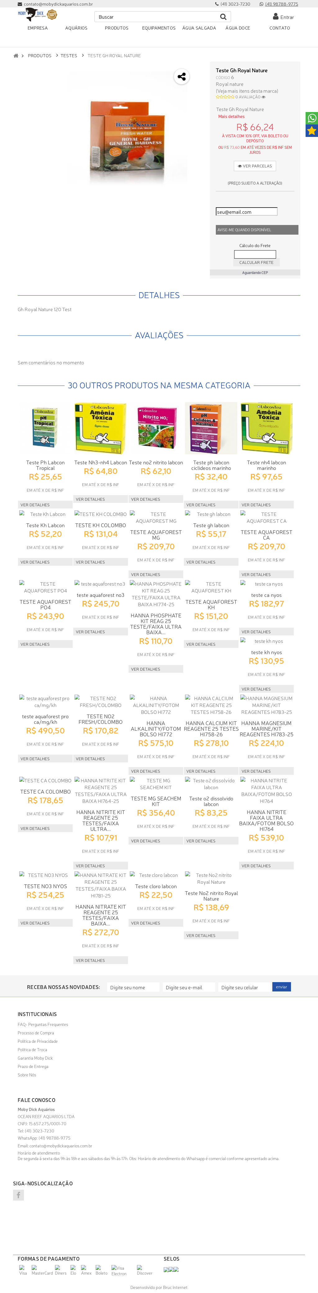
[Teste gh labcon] (211, 514)
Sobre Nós (27, 1074)
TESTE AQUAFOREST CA (267, 534)
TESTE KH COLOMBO (100, 524)
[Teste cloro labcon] (156, 875)
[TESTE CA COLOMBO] (45, 780)
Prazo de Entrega (33, 1066)
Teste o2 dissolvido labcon (211, 800)
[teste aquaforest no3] (100, 583)
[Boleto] (103, 1273)
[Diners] (62, 1273)
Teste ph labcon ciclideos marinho (211, 464)
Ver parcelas (257, 165)
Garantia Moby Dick (35, 1058)
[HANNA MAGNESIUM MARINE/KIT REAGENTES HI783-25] (266, 705)
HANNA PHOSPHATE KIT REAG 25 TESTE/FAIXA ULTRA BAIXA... (156, 623)
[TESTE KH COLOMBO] (100, 514)
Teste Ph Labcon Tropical (45, 464)
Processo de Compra (36, 1032)
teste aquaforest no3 (101, 594)
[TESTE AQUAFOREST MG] (156, 517)
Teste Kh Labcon (45, 524)
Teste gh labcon (211, 524)
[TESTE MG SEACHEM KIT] (156, 783)
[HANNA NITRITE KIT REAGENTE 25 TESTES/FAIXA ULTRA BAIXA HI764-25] (100, 790)
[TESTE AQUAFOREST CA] (266, 517)
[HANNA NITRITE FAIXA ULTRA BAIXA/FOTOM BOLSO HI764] (266, 790)
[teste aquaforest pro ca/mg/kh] (45, 701)
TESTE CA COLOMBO (45, 791)
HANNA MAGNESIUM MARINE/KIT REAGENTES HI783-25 (266, 728)
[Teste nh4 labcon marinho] (266, 428)
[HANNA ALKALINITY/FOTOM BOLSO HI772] (156, 705)
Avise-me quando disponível (244, 229)
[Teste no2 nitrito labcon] (156, 428)
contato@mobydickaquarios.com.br (61, 1145)
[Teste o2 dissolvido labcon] (211, 783)
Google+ (199, 102)
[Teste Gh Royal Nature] (127, 131)
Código (223, 77)
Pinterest (199, 118)
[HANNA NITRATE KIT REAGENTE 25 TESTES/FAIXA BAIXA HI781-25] (100, 885)
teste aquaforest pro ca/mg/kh (45, 718)
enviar (281, 986)
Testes (69, 55)
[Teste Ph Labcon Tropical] (45, 428)
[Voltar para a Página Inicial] (16, 55)
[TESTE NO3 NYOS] (45, 875)
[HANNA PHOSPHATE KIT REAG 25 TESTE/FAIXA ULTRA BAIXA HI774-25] (156, 594)
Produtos (40, 55)
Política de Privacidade (38, 1041)
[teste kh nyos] (266, 641)
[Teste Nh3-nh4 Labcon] (100, 428)
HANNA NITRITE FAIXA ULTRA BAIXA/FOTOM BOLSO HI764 (266, 820)
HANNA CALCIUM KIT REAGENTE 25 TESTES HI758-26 (211, 728)
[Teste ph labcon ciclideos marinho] (211, 428)
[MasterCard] (43, 1273)
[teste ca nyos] (266, 583)
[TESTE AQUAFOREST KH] (211, 587)
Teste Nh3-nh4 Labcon (100, 462)
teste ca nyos (266, 594)
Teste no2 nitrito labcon (156, 462)
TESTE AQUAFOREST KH (211, 604)
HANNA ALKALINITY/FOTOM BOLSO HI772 (156, 728)
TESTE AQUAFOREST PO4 (45, 604)
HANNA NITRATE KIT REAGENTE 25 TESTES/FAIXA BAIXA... (100, 915)
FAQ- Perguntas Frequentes (43, 1024)
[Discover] (145, 1273)
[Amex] (87, 1273)
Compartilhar (199, 85)
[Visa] (24, 1273)
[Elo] (75, 1273)
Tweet (199, 69)
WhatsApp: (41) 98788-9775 (44, 1138)
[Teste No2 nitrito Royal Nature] (211, 878)
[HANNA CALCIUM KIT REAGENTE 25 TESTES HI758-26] (211, 705)
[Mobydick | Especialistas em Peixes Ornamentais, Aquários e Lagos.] (37, 14)
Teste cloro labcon (156, 885)
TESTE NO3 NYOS (45, 885)
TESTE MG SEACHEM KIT (156, 800)
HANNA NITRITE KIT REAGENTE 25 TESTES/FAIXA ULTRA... (100, 820)
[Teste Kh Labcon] (45, 514)
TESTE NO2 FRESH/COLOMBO (101, 718)
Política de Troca (32, 1049)
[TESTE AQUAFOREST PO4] (45, 587)
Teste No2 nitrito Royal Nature (211, 895)
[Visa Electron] (123, 1273)
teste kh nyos (266, 651)
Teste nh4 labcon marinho (266, 464)
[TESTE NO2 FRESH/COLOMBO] (100, 701)
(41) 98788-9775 (281, 4)
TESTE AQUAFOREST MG (156, 534)
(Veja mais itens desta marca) (247, 90)
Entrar (286, 16)
